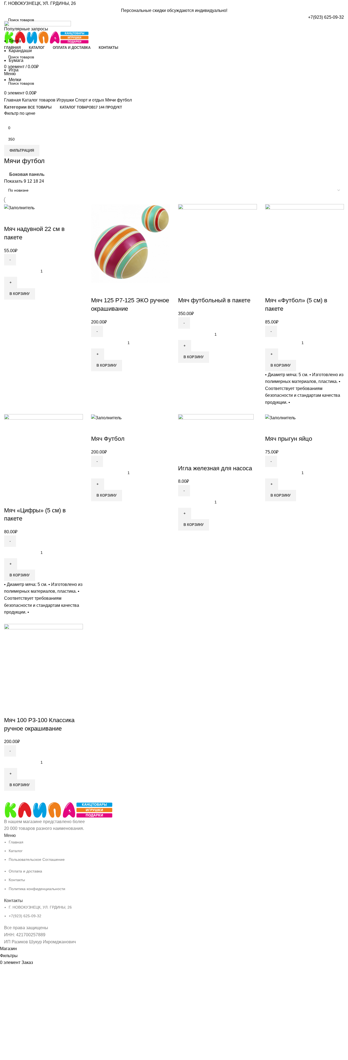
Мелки (15, 79)
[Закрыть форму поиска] (7, 7)
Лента (15, 41)
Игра (13, 70)
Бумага (16, 60)
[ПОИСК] (337, 20)
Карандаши (20, 50)
